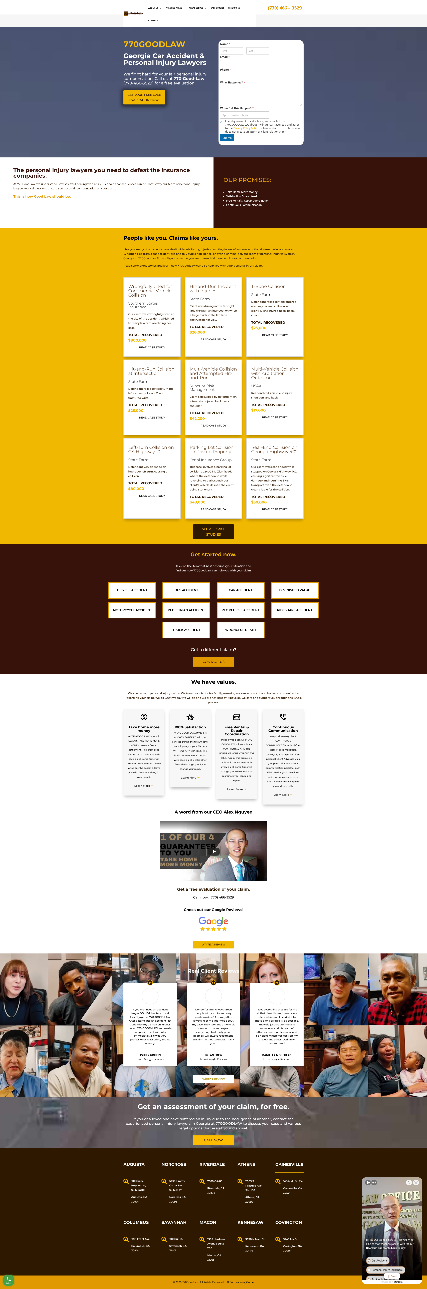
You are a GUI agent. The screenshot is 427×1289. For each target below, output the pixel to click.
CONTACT (153, 20)
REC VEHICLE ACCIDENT (241, 610)
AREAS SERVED (196, 7)
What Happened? (232, 82)
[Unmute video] (368, 1182)
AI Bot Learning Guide (240, 1282)
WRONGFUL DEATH (240, 630)
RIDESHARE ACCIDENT (294, 610)
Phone (225, 69)
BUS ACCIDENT (186, 590)
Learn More (142, 785)
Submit (227, 138)
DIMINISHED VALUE (294, 590)
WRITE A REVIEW (213, 1079)
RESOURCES (234, 7)
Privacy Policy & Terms (247, 128)
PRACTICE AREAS (173, 7)
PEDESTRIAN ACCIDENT (186, 610)
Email (225, 56)
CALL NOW (213, 1140)
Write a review (214, 944)
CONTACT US (214, 662)
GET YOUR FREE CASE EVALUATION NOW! (144, 97)
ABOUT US (153, 7)
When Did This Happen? (237, 108)
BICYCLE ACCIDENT (132, 590)
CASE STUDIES (217, 7)
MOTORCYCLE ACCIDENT (132, 610)
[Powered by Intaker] (399, 1282)
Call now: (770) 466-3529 (213, 897)
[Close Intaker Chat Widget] (416, 1182)
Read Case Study (152, 347)
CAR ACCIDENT (240, 590)
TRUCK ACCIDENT (186, 630)
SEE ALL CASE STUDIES (213, 531)
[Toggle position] (409, 1182)
